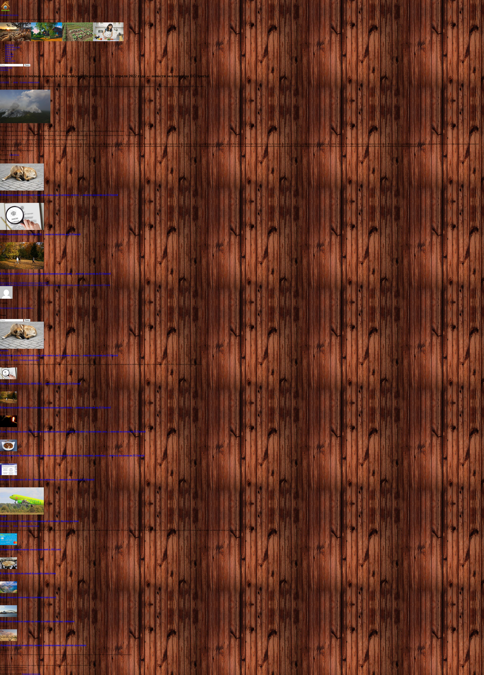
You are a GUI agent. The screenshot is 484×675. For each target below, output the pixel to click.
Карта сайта (10, 61)
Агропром (9, 45)
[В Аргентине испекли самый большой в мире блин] (8, 568)
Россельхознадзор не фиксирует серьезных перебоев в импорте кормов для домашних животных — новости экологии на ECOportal (72, 455)
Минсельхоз (10, 49)
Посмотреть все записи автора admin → (17, 308)
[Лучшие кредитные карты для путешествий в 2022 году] (8, 544)
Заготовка (9, 54)
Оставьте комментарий (29, 82)
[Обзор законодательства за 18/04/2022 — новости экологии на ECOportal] (22, 229)
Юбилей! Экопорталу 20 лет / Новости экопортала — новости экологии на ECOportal (47, 479)
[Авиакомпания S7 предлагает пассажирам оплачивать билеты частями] (22, 514)
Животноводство (12, 47)
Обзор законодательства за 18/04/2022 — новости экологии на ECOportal (40, 234)
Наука (7, 51)
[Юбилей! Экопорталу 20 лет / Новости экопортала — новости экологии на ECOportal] (8, 474)
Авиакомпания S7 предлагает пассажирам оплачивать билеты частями (39, 521)
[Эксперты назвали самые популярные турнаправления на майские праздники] (8, 640)
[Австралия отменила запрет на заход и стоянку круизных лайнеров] (8, 616)
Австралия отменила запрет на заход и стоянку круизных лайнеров (37, 621)
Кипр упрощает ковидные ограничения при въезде (28, 597)
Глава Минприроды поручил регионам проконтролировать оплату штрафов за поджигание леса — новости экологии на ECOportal (72, 431)
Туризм (8, 58)
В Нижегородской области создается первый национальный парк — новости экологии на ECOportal (55, 273)
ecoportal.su (14, 155)
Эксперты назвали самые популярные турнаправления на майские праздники (43, 645)
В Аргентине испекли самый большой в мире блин (28, 573)
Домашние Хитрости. (9, 15)
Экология (9, 56)
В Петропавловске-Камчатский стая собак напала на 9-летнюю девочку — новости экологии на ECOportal (59, 194)
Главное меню (6, 67)
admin (15, 82)
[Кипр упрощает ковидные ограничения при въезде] (8, 592)
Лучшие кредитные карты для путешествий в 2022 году (30, 549)
